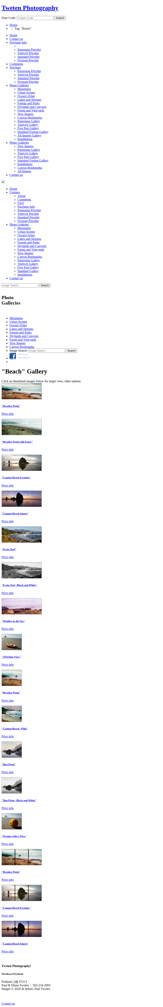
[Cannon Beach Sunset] (22, 505)
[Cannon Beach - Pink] (12, 721)
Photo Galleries (19, 85)
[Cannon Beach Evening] (22, 469)
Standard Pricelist (28, 217)
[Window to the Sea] (22, 613)
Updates (15, 192)
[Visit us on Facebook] (20, 358)
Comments (16, 64)
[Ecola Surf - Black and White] (22, 577)
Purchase (15, 67)
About (21, 196)
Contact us (16, 39)
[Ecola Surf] (22, 541)
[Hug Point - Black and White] (12, 792)
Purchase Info (18, 42)
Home (13, 25)
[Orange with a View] (12, 828)
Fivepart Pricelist (28, 221)
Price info (8, 413)
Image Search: (18, 350)
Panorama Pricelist (29, 210)
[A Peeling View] (12, 649)
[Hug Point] (12, 756)
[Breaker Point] (22, 398)
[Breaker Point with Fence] (22, 434)
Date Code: (9, 17)
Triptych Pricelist (28, 213)
